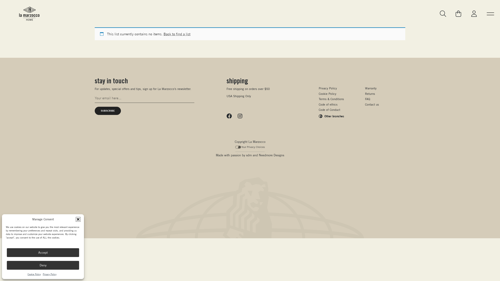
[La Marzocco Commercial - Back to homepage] (29, 14)
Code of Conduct (329, 109)
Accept (43, 252)
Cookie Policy (34, 274)
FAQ (367, 99)
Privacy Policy (49, 274)
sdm (249, 155)
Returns (370, 93)
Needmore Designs (271, 155)
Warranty (371, 88)
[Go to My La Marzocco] (474, 13)
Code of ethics (328, 104)
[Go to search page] (443, 13)
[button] (78, 219)
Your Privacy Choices (253, 147)
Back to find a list (176, 34)
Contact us (372, 104)
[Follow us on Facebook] (229, 116)
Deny (43, 265)
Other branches (334, 116)
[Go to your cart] (458, 13)
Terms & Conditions (331, 99)
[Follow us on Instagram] (240, 116)
